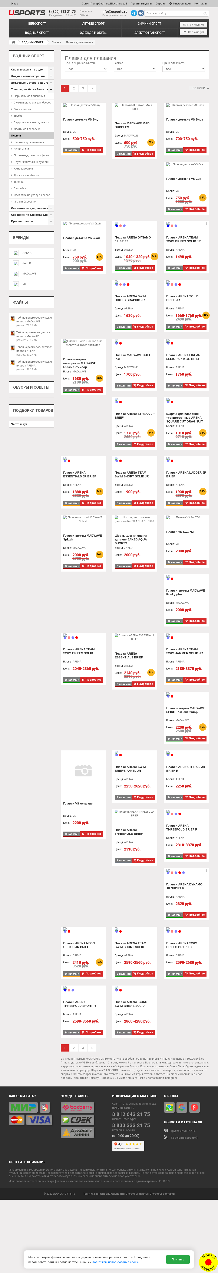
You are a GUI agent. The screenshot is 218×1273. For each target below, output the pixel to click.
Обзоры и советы (31, 387)
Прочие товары (22, 221)
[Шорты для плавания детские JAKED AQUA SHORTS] (135, 519)
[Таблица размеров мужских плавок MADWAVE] (12, 318)
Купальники (21, 148)
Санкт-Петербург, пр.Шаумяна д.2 (104, 3)
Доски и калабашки (26, 175)
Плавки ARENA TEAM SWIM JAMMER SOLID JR (184, 651)
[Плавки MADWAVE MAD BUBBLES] (135, 107)
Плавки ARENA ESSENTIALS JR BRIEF (79, 474)
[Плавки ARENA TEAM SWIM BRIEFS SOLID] (83, 635)
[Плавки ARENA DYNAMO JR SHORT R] (186, 870)
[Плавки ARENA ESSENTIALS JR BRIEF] (83, 458)
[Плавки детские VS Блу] (83, 105)
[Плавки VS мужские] (83, 771)
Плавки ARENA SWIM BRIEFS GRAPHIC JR (130, 298)
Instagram (171, 1077)
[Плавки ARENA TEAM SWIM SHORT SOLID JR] (135, 458)
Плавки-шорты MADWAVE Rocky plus (185, 592)
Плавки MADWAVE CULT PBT (133, 357)
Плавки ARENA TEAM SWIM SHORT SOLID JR (132, 474)
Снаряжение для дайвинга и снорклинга (32, 208)
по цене (198, 88)
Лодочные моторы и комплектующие (32, 82)
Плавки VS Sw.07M (180, 531)
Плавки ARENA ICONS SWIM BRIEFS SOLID (131, 1003)
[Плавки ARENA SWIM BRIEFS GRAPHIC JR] (135, 282)
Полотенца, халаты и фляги (32, 155)
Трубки (18, 115)
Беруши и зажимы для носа (32, 122)
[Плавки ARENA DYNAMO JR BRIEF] (135, 223)
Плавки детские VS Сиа (183, 178)
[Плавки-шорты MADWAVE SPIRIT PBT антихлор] (186, 694)
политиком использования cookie (115, 1262)
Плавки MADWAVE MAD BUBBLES (132, 125)
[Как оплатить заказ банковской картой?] (31, 1113)
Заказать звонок (86, 13)
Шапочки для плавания (29, 142)
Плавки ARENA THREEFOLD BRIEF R (181, 827)
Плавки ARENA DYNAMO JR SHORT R (184, 886)
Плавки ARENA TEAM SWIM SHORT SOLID (130, 945)
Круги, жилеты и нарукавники (33, 162)
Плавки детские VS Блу (80, 119)
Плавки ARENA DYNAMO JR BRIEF (133, 239)
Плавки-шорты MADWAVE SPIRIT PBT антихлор (185, 710)
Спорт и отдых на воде (27, 69)
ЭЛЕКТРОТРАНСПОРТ (149, 32)
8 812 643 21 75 (131, 1114)
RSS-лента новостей (183, 1137)
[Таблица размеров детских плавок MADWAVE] (12, 333)
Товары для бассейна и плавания (32, 89)
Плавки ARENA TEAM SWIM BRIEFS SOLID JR (183, 239)
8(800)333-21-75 (112, 1077)
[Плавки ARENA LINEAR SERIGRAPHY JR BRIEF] (186, 341)
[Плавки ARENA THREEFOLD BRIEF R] (186, 811)
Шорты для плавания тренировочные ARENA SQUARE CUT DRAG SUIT (184, 417)
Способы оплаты (137, 1193)
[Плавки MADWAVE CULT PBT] (135, 341)
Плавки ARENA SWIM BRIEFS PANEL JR (130, 768)
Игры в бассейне (25, 201)
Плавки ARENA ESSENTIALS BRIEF (129, 655)
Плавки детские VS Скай (81, 238)
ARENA (27, 252)
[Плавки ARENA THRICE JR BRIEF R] (186, 752)
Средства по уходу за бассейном (34, 195)
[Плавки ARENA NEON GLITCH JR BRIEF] (83, 929)
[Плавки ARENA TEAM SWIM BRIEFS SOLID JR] (186, 223)
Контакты (200, 3)
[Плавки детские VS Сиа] (186, 164)
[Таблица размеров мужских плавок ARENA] (12, 362)
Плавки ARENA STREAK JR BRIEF (135, 415)
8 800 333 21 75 (131, 1125)
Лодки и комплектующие (28, 76)
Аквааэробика (23, 168)
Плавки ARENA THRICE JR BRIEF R (185, 768)
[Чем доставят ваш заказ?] (83, 1120)
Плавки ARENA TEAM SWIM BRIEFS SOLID (79, 651)
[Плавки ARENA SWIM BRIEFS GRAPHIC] (186, 929)
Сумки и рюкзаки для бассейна (34, 102)
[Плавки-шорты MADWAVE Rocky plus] (186, 576)
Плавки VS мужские (78, 803)
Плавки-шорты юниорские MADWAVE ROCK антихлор (79, 363)
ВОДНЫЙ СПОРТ (37, 32)
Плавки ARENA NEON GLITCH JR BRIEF (79, 945)
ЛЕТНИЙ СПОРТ (93, 23)
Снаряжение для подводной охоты (32, 214)
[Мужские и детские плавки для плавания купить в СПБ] (27, 13)
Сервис (160, 3)
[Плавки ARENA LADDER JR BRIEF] (186, 458)
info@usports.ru (114, 12)
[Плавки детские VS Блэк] (186, 105)
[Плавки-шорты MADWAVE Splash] (83, 519)
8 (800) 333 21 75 (62, 12)
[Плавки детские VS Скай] (83, 224)
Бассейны (20, 188)
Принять (178, 1259)
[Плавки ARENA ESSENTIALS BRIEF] (135, 637)
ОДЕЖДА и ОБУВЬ (93, 32)
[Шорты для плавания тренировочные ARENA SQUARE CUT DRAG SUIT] (186, 399)
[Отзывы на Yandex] (194, 1107)
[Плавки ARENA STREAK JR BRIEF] (135, 399)
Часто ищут (19, 424)
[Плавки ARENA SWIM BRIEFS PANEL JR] (135, 752)
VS (24, 284)
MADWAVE (29, 273)
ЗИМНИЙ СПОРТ (149, 23)
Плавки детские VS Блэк (184, 119)
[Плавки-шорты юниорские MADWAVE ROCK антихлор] (83, 343)
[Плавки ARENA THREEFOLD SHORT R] (83, 988)
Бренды (21, 237)
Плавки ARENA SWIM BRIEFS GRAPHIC (181, 945)
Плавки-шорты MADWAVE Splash (82, 537)
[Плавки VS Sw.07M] (186, 517)
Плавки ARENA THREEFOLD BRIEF (129, 831)
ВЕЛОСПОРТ (37, 23)
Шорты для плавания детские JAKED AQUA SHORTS (131, 539)
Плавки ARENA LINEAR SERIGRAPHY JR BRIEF (183, 357)
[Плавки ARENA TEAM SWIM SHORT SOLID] (135, 929)
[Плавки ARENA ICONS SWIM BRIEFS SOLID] (135, 988)
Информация (182, 3)
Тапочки (19, 181)
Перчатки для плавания (29, 96)
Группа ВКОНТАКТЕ (182, 1130)
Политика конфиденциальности (103, 1193)
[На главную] (13, 42)
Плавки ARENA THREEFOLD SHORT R (79, 1003)
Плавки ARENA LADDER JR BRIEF (186, 474)
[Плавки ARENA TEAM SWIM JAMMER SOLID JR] (186, 635)
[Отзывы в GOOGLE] (181, 1107)
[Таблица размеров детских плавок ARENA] (12, 348)
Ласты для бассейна (27, 129)
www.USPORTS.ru (64, 1193)
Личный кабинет (193, 24)
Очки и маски (22, 109)
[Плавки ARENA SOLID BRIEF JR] (186, 282)
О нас (14, 3)
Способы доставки (162, 1193)
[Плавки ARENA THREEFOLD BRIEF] (135, 814)
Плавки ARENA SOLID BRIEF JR (182, 298)
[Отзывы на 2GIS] (169, 1107)
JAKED (27, 263)
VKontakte (152, 1077)
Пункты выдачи (141, 3)
